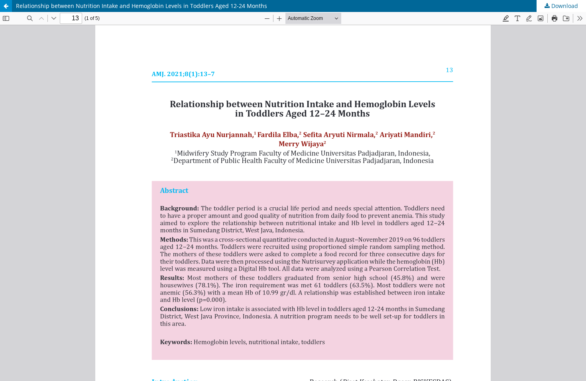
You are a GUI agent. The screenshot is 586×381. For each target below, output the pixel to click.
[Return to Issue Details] (6, 6)
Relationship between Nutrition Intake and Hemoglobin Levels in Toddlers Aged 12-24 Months (141, 6)
